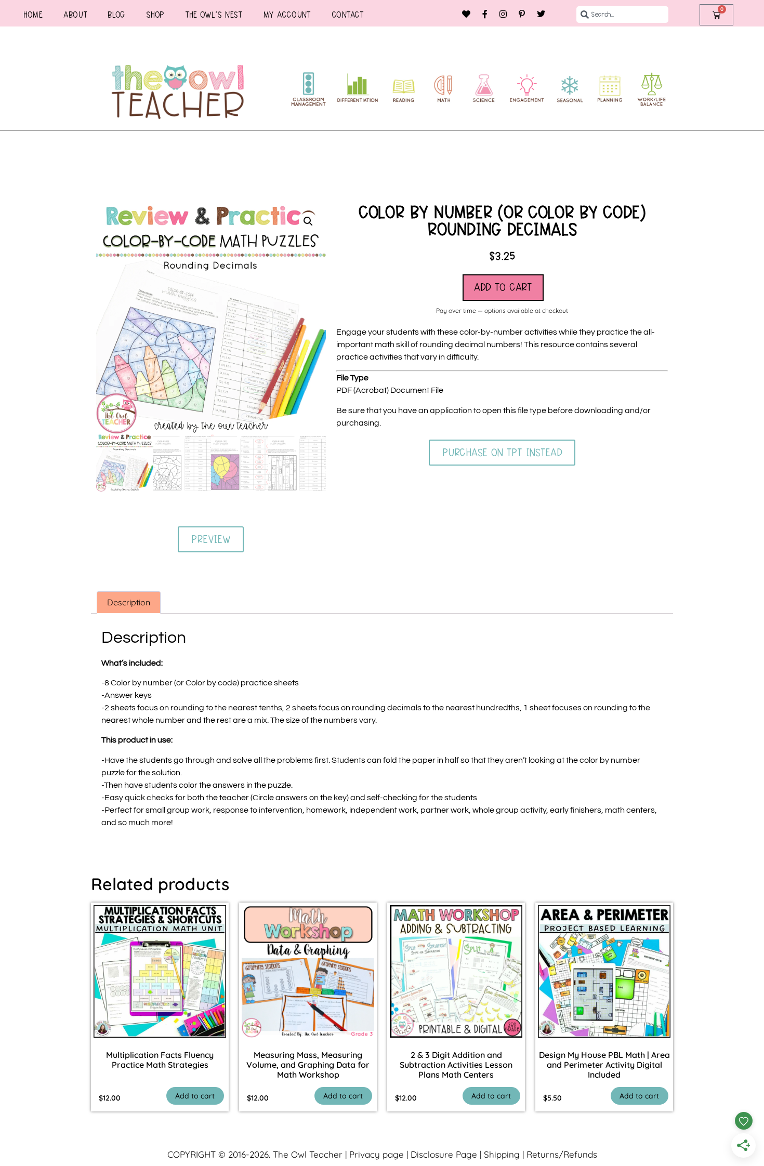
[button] (308, 221)
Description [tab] (128, 602)
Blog (116, 14)
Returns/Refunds (561, 1154)
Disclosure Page (444, 1154)
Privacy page (376, 1154)
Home (33, 14)
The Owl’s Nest (213, 14)
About (75, 14)
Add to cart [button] (195, 1096)
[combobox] (622, 14)
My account (287, 14)
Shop (155, 14)
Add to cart (503, 287)
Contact (348, 14)
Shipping (502, 1154)
